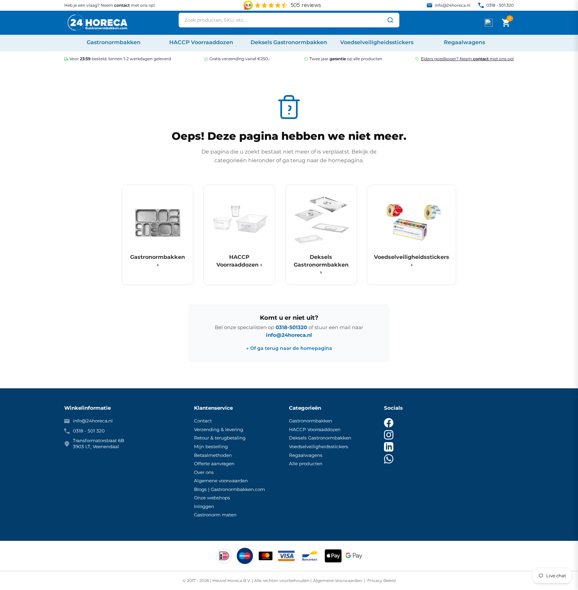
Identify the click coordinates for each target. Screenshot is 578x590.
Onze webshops (212, 497)
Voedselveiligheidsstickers (318, 446)
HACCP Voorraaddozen (315, 429)
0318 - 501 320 (500, 5)
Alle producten (305, 463)
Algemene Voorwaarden (338, 580)
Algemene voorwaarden (221, 480)
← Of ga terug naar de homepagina (289, 348)
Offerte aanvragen (214, 463)
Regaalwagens (305, 455)
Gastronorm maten (215, 514)
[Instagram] (388, 434)
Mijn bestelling (211, 446)
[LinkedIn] (388, 447)
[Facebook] (388, 422)
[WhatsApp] (388, 459)
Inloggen (204, 506)
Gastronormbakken (310, 420)
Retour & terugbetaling (220, 437)
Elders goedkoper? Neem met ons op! (467, 58)
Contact (203, 420)
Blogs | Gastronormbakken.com (229, 489)
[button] (506, 23)
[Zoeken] (390, 20)
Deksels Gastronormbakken (320, 437)
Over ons (204, 472)
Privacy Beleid (381, 580)
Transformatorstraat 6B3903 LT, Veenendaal (98, 443)
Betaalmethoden (213, 455)
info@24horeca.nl (452, 5)
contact (122, 5)
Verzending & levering (218, 429)
